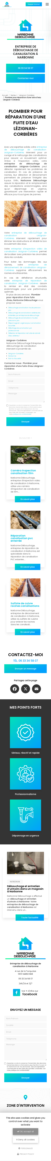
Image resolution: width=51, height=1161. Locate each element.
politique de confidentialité (22, 414)
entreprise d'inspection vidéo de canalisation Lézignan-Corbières (25, 250)
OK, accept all (26, 1131)
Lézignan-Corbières (26, 95)
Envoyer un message (25, 668)
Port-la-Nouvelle (14, 358)
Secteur (14, 95)
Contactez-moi (25, 78)
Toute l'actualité (29, 917)
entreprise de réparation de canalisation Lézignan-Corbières (25, 282)
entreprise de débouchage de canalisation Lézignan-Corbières (25, 150)
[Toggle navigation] (47, 4)
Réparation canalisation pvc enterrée (22, 538)
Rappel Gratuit (34, 4)
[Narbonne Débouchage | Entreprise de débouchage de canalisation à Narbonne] (7, 4)
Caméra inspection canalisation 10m (23, 472)
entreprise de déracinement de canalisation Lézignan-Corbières (25, 267)
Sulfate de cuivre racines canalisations (25, 605)
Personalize (27, 1148)
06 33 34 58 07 (25, 68)
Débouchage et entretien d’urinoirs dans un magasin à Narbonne (25, 888)
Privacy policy (26, 1154)
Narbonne (12, 356)
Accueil (5, 95)
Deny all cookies (26, 1139)
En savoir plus (28, 499)
